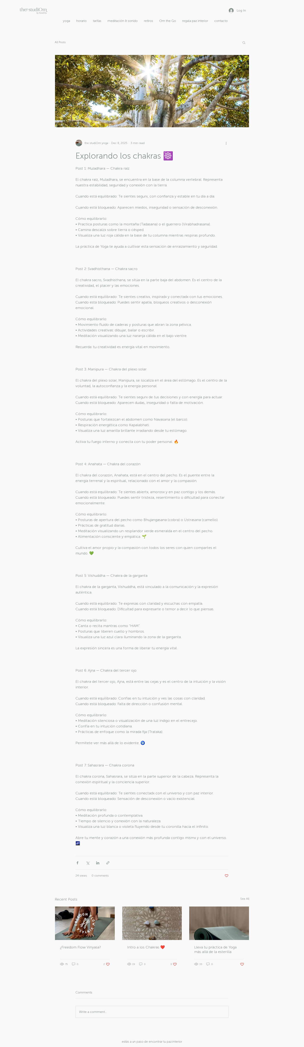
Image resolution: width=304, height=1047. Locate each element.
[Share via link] (108, 863)
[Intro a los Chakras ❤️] (152, 923)
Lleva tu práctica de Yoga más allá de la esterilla (215, 949)
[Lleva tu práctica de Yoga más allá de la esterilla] (219, 923)
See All (244, 899)
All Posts (60, 42)
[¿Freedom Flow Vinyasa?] (85, 923)
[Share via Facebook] (77, 863)
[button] (244, 42)
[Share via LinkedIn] (98, 863)
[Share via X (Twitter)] (88, 863)
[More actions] (226, 142)
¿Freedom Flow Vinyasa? (80, 947)
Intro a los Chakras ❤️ (146, 947)
